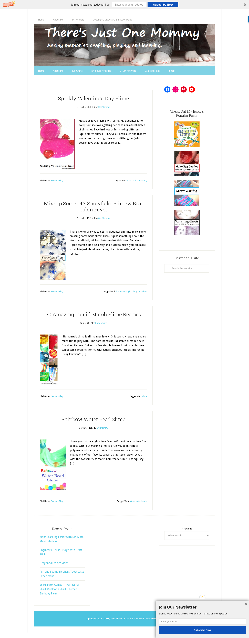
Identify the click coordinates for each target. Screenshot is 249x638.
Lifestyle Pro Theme (113, 619)
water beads (141, 501)
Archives (187, 528)
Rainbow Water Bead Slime (93, 419)
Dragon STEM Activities (54, 563)
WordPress (151, 619)
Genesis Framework (135, 619)
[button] (124, 4)
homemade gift (123, 291)
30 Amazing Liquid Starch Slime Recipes (93, 314)
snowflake (142, 291)
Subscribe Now (163, 4)
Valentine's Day (140, 180)
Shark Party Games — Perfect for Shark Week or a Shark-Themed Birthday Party (59, 589)
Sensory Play (57, 180)
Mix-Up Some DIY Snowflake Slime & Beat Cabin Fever (93, 206)
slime (129, 180)
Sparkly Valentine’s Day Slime (93, 98)
